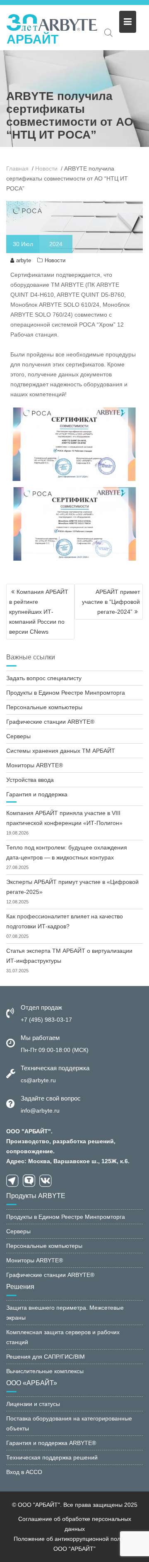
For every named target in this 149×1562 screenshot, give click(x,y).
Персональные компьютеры (44, 707)
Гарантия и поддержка (36, 794)
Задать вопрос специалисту (44, 678)
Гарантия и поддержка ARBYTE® (51, 1443)
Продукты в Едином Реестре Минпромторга (65, 692)
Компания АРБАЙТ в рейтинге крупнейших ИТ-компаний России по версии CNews (38, 611)
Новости (55, 260)
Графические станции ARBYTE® (50, 721)
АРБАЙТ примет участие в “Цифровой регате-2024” (111, 601)
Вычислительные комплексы (45, 1371)
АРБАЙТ (32, 39)
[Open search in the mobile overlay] (108, 33)
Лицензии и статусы (33, 1404)
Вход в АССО (24, 1472)
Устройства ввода (30, 779)
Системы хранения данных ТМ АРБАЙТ (60, 750)
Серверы (18, 736)
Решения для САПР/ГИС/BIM (45, 1356)
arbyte (23, 260)
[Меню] (127, 22)
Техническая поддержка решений (52, 1457)
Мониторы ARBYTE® (34, 765)
